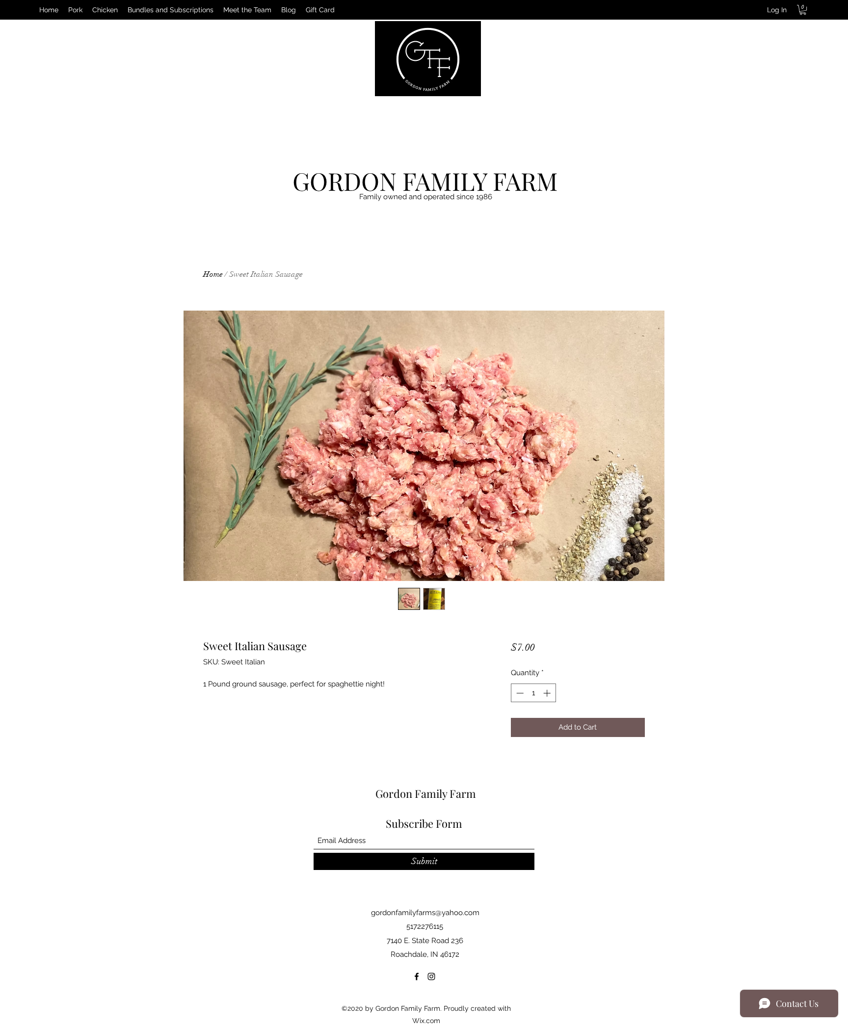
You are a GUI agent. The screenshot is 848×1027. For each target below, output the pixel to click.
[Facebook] (417, 976)
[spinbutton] (533, 693)
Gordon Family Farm (425, 793)
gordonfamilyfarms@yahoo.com (425, 912)
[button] (803, 10)
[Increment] (548, 693)
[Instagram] (431, 976)
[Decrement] (519, 693)
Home (213, 274)
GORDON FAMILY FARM (425, 180)
